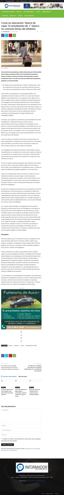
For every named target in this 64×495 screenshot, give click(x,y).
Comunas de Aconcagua (8, 11)
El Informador (6, 31)
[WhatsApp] (14, 35)
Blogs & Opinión (46, 11)
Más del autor (23, 376)
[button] (61, 11)
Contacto (31, 1)
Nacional (19, 11)
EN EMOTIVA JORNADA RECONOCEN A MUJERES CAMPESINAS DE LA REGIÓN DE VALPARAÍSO (33, 368)
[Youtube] (61, 1)
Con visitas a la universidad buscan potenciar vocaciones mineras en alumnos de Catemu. (10, 367)
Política (38, 11)
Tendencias (5, 15)
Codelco (20, 15)
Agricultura (13, 15)
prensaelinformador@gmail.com (36, 481)
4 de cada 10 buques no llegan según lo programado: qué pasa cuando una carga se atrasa (21, 393)
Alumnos (10, 345)
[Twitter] (59, 1)
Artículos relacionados (9, 376)
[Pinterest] (10, 35)
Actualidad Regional (29, 11)
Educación (16, 345)
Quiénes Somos (23, 1)
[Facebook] (56, 1)
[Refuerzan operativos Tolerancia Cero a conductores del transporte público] (35, 384)
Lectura (22, 345)
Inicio (18, 1)
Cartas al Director (29, 15)
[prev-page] (2, 399)
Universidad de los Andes (31, 345)
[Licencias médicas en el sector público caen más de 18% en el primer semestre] (7, 384)
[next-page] (5, 399)
